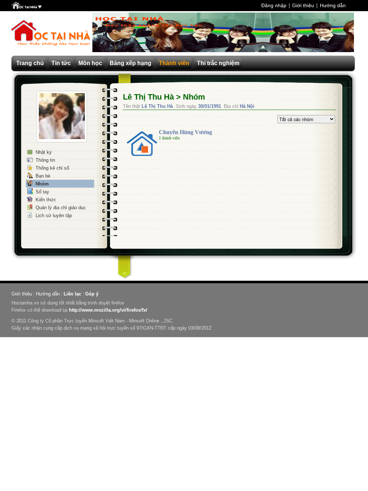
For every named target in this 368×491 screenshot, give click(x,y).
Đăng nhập (273, 5)
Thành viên (174, 63)
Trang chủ (30, 63)
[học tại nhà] (27, 6)
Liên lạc (72, 294)
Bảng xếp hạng (130, 63)
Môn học (90, 63)
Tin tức (61, 63)
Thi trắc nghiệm (218, 63)
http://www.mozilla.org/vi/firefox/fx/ (108, 310)
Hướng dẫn (333, 5)
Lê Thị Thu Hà (148, 96)
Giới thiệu (303, 5)
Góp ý (91, 294)
